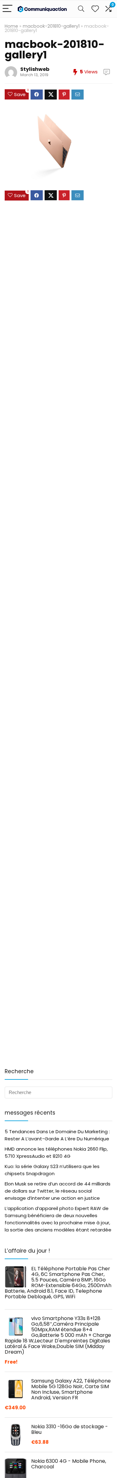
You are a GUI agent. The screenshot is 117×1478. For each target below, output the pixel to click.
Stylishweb (34, 69)
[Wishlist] (95, 9)
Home (11, 26)
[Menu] (7, 9)
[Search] (81, 9)
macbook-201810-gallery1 (51, 26)
